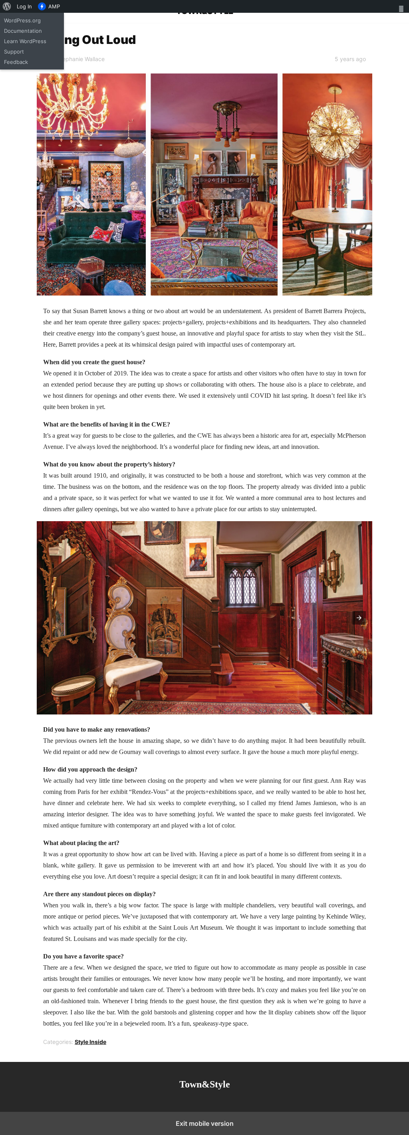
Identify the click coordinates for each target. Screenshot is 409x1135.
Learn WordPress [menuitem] (25, 41)
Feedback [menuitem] (16, 62)
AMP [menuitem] (54, 6)
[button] (359, 618)
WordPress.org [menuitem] (22, 20)
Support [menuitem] (14, 51)
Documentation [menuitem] (23, 31)
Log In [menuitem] (24, 6)
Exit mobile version (205, 1123)
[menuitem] (7, 6)
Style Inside (90, 1041)
